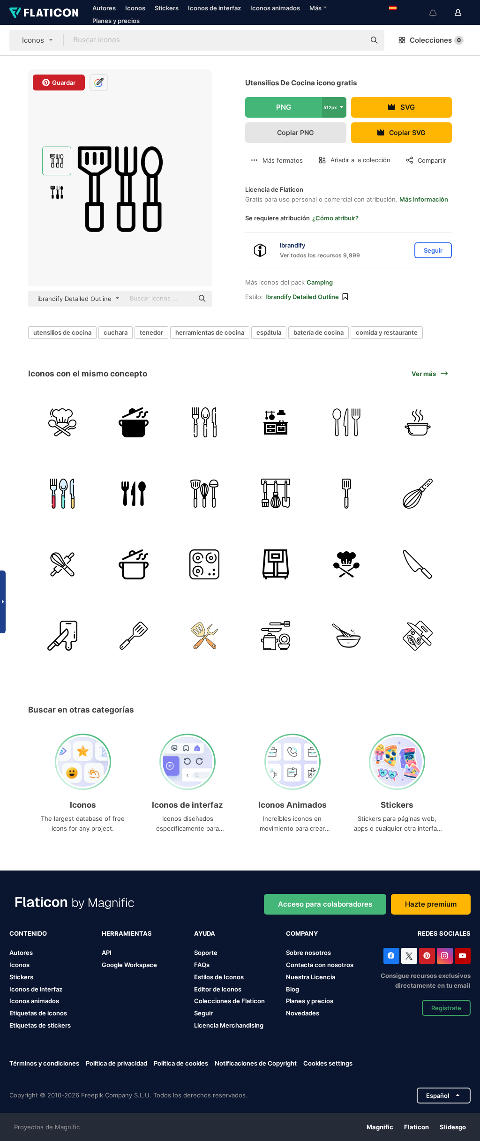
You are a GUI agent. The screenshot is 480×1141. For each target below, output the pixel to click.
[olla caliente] (418, 423)
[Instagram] (445, 956)
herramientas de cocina (209, 332)
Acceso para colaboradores (325, 904)
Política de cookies (181, 1063)
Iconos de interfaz (214, 8)
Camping (320, 282)
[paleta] (347, 493)
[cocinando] (134, 423)
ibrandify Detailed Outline (302, 296)
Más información (423, 199)
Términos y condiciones (44, 1063)
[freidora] (276, 565)
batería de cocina (318, 332)
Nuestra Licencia (310, 977)
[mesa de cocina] (276, 423)
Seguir (203, 1013)
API (107, 952)
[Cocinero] (63, 423)
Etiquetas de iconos (38, 1013)
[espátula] (205, 493)
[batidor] (418, 493)
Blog (292, 989)
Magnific (380, 1127)
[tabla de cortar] (63, 635)
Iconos (135, 8)
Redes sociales (444, 933)
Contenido (28, 933)
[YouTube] (463, 956)
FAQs (202, 964)
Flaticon (416, 1127)
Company (302, 933)
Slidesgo (453, 1127)
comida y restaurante (387, 332)
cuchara (116, 332)
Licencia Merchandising (228, 1025)
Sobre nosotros (308, 952)
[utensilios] (134, 493)
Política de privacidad (116, 1063)
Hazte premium (431, 904)
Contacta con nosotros (319, 964)
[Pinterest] (427, 956)
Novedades (302, 1013)
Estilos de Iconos (219, 977)
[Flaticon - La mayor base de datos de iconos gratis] (43, 13)
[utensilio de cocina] (276, 493)
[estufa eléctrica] (205, 565)
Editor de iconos (217, 989)
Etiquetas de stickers (40, 1025)
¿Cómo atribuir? (335, 218)
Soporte (206, 952)
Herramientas (127, 933)
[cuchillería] (205, 423)
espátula (268, 332)
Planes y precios (116, 20)
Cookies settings (327, 1063)
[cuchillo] (418, 565)
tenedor (151, 332)
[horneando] (63, 565)
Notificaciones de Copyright (256, 1063)
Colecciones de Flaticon (229, 1001)
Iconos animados (275, 8)
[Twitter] (409, 956)
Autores (104, 8)
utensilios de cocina (62, 332)
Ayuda (204, 933)
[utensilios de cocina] (276, 635)
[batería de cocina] (205, 635)
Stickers (167, 8)
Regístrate (446, 1008)
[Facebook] (391, 956)
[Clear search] (353, 40)
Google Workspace (129, 964)
